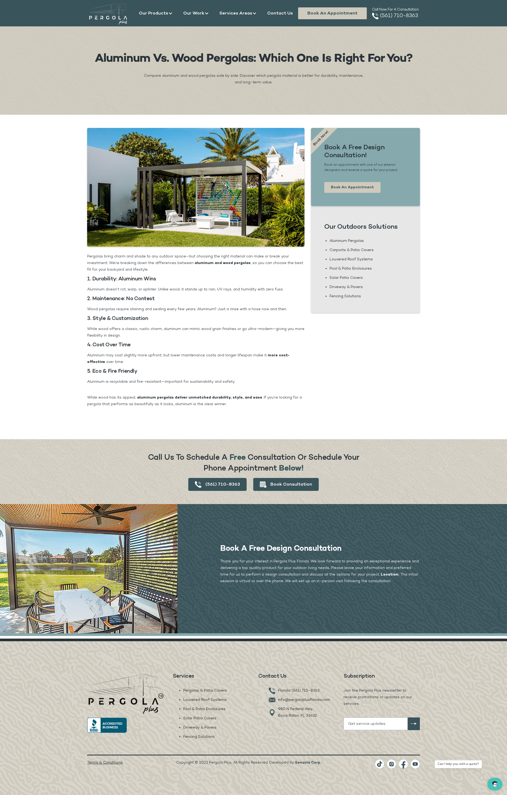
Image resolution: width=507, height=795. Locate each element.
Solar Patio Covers (346, 277)
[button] (156, 13)
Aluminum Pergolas (347, 240)
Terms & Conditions (105, 762)
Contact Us (280, 13)
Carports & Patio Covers (352, 250)
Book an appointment (332, 13)
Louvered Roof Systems (351, 259)
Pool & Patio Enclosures (351, 268)
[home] (108, 13)
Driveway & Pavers (346, 287)
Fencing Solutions (345, 296)
